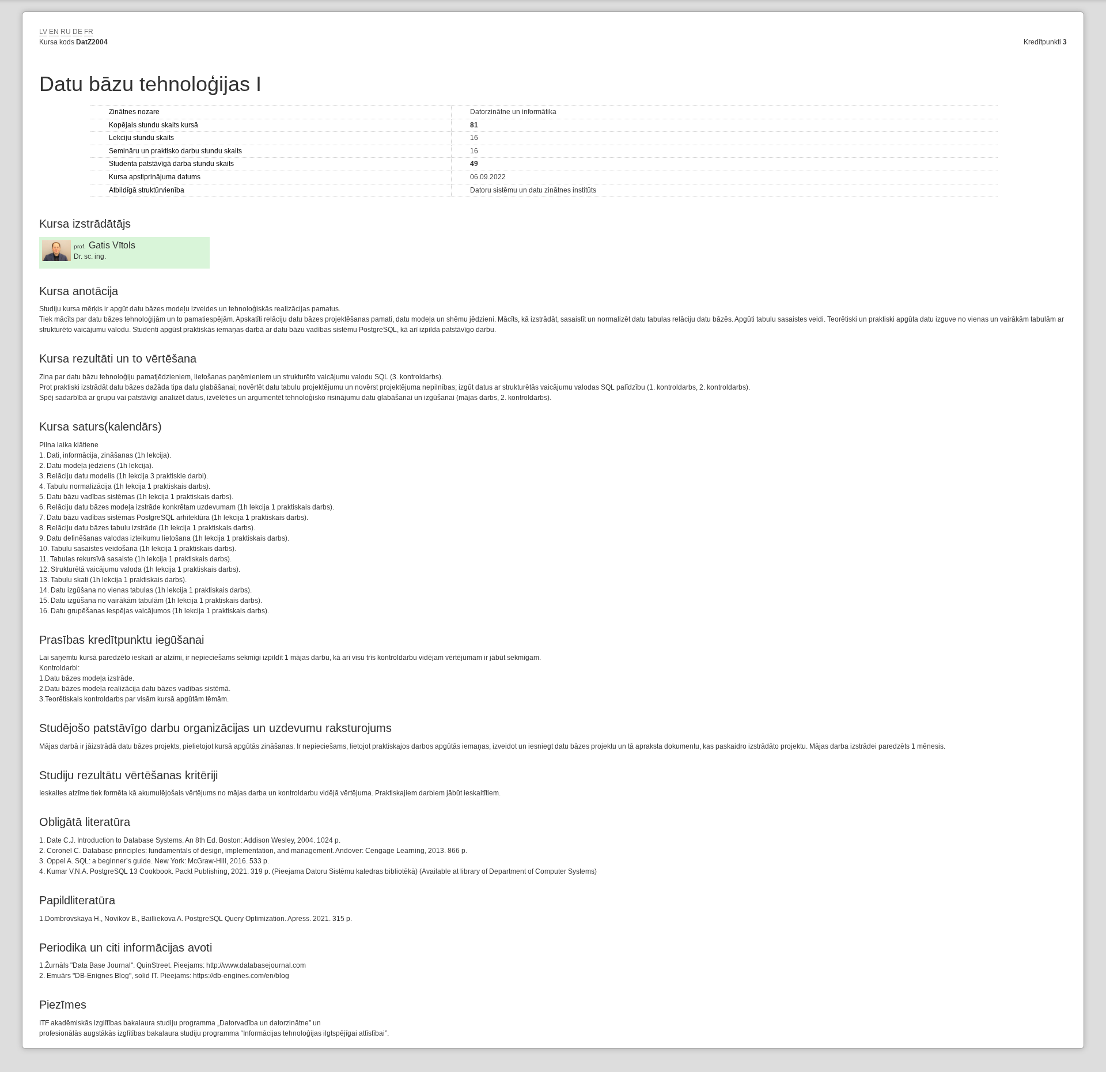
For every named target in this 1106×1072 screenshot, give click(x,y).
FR (88, 32)
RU (65, 32)
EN (54, 32)
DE (77, 32)
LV (43, 32)
